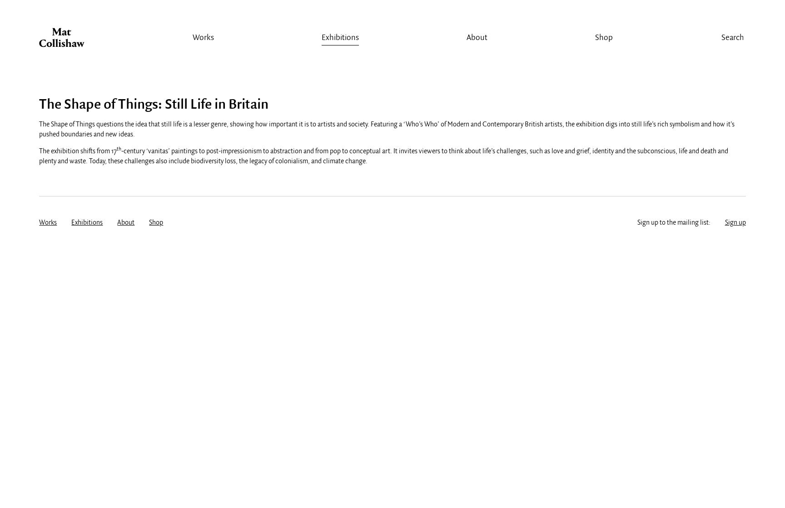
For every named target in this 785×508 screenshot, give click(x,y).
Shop (604, 38)
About (477, 38)
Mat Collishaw (61, 40)
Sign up (735, 222)
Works (203, 38)
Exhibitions (340, 38)
